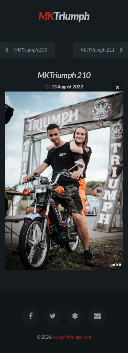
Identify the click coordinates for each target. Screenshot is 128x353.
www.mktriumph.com (71, 337)
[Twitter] (53, 316)
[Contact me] (97, 316)
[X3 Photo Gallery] (75, 316)
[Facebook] (30, 316)
